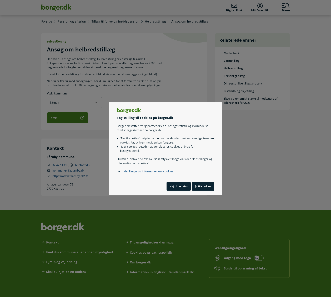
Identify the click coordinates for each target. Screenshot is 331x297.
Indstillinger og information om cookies (147, 171)
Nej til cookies (178, 186)
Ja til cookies (203, 186)
